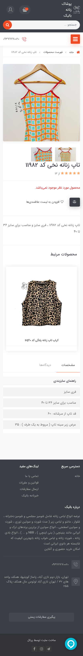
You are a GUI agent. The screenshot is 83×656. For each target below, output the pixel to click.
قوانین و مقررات (28, 482)
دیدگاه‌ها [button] (45, 365)
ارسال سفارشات (29, 489)
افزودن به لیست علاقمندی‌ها (43, 202)
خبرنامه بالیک (30, 495)
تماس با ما (31, 476)
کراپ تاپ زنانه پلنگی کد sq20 (41, 340)
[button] (25, 9)
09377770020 (11, 39)
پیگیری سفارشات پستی (41, 617)
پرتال (30, 640)
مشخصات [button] (68, 365)
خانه (77, 476)
